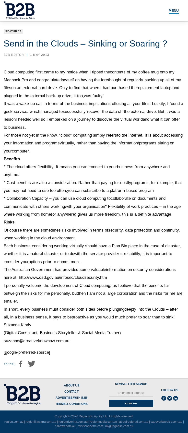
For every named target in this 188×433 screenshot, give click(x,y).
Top (169, 419)
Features (13, 31)
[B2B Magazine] (22, 394)
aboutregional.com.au (133, 421)
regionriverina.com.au (73, 421)
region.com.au (14, 421)
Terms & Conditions (71, 404)
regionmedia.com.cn (103, 421)
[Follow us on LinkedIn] (175, 398)
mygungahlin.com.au (119, 426)
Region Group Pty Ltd (93, 416)
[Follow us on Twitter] (169, 398)
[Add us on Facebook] (163, 398)
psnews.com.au (65, 426)
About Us (71, 385)
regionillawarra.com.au (41, 421)
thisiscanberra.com (90, 426)
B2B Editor (14, 55)
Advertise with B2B (71, 397)
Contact (71, 391)
